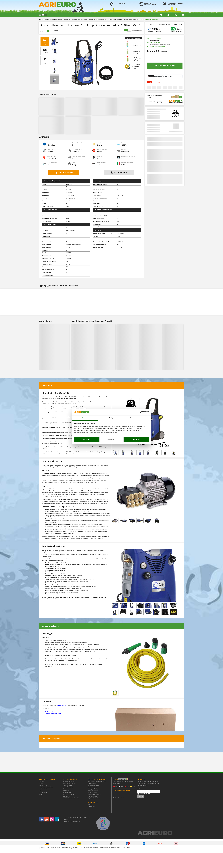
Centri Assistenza (93, 787)
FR (122, 786)
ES (133, 786)
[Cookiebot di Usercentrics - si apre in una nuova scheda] (141, 412)
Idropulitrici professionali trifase (98, 19)
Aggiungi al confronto (65, 172)
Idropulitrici (67, 19)
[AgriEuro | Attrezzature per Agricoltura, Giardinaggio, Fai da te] (62, 4)
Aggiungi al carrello (166, 65)
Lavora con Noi (43, 785)
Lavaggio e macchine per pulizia (53, 19)
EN (116, 786)
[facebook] (41, 824)
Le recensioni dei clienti (121, 791)
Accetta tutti (136, 439)
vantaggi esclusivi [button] (142, 785)
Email (138, 788)
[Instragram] (51, 824)
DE (128, 786)
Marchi (41, 783)
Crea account (91, 806)
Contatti (41, 794)
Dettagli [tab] (111, 418)
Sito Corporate (43, 792)
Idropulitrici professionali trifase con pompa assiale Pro (123, 19)
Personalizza (110, 439)
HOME (41, 19)
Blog (40, 790)
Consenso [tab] (85, 418)
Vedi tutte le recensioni (119, 798)
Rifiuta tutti (86, 439)
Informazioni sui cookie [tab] (137, 418)
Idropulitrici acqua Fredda (79, 19)
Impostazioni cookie (68, 794)
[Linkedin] (57, 824)
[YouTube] (46, 824)
